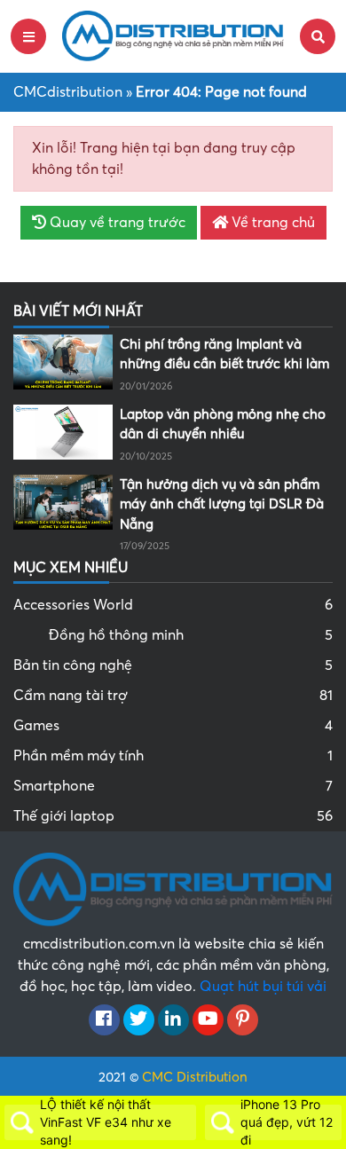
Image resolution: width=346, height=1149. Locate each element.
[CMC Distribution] (173, 35)
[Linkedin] (173, 1020)
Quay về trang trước (115, 223)
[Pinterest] (242, 1020)
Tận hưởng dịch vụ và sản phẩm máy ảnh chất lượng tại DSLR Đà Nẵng (222, 504)
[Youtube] (208, 1020)
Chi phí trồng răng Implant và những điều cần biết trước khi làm (224, 354)
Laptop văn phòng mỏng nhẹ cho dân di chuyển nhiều (223, 424)
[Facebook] (104, 1020)
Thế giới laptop (173, 816)
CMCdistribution (67, 92)
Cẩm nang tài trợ (173, 696)
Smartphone (173, 786)
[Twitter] (138, 1020)
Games (173, 726)
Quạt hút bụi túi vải (263, 987)
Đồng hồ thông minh (191, 635)
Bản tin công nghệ (173, 665)
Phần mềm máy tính (173, 756)
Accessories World (173, 605)
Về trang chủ (271, 223)
